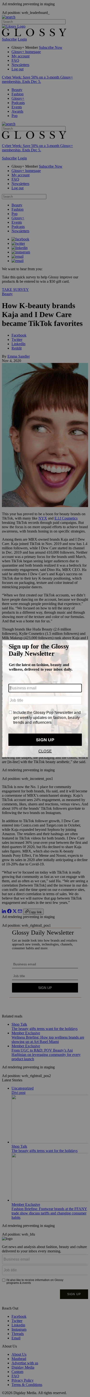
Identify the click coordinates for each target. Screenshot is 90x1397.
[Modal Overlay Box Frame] (45, 698)
